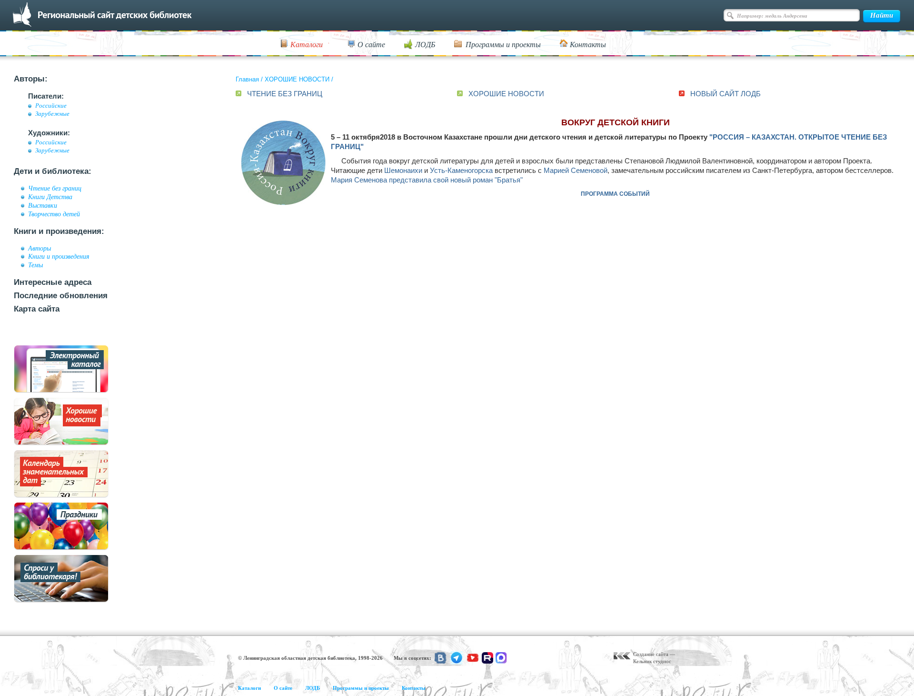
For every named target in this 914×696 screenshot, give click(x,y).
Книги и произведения (58, 256)
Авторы (39, 248)
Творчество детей (54, 214)
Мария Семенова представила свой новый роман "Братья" (427, 180)
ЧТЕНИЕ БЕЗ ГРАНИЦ (284, 94)
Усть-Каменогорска (461, 170)
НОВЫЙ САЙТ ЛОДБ (725, 94)
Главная (247, 79)
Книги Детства (50, 197)
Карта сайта (37, 308)
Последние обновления (61, 295)
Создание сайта (650, 654)
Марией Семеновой (575, 170)
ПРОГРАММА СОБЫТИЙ (615, 194)
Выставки (42, 205)
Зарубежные (52, 114)
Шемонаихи (403, 170)
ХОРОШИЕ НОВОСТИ (297, 79)
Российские (51, 105)
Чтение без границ (54, 188)
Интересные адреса (52, 282)
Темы (35, 265)
